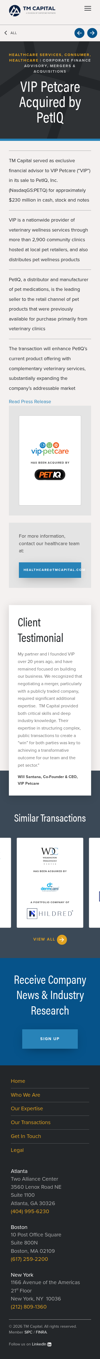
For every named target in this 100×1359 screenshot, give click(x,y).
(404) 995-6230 (30, 1211)
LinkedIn (39, 1344)
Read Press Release (30, 402)
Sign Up (50, 1039)
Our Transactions (31, 1122)
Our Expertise (27, 1108)
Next (92, 33)
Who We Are (25, 1095)
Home (18, 1081)
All (14, 33)
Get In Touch (26, 1136)
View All (44, 939)
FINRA (41, 1332)
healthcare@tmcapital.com (52, 570)
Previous (79, 33)
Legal (17, 1150)
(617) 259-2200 (29, 1259)
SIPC (28, 1332)
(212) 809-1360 (29, 1307)
